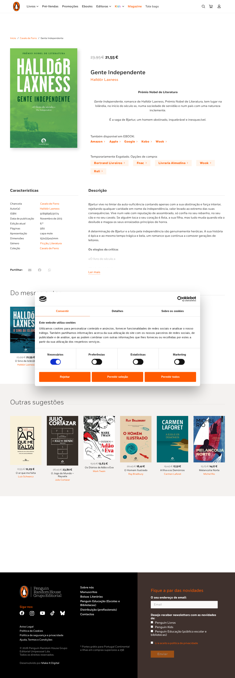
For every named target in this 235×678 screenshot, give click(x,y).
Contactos (87, 614)
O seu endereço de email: (169, 597)
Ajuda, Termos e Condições (36, 639)
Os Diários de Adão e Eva (99, 467)
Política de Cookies (31, 630)
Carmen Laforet (172, 474)
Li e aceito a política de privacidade (176, 643)
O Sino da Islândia (26, 361)
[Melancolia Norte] (209, 418)
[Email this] (30, 270)
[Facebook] (22, 613)
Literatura (56, 243)
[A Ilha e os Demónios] (172, 418)
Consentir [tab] (62, 311)
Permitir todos (170, 376)
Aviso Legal (27, 626)
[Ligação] (220, 6)
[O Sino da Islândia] (25, 309)
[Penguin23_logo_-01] (16, 6)
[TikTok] (52, 613)
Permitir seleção (117, 376)
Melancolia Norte (209, 470)
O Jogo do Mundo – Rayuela (62, 475)
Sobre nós (87, 587)
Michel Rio (209, 474)
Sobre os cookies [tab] (172, 311)
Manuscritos (88, 592)
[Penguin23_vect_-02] (91, 634)
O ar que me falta (26, 473)
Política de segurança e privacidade (41, 635)
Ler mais (94, 272)
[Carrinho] (210, 6)
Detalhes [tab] (117, 311)
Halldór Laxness (104, 79)
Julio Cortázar (62, 480)
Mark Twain (99, 471)
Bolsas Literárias (91, 596)
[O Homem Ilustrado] (135, 418)
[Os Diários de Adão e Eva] (99, 418)
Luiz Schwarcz (26, 476)
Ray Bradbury (135, 474)
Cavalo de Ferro (28, 38)
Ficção (44, 243)
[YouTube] (42, 613)
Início (13, 38)
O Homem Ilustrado (135, 470)
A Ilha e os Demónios (172, 470)
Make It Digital (50, 663)
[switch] (97, 362)
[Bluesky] (62, 613)
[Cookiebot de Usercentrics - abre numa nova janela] (180, 299)
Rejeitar (65, 376)
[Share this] (40, 270)
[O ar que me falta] (25, 418)
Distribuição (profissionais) (98, 610)
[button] (203, 6)
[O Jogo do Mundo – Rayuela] (62, 418)
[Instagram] (32, 613)
